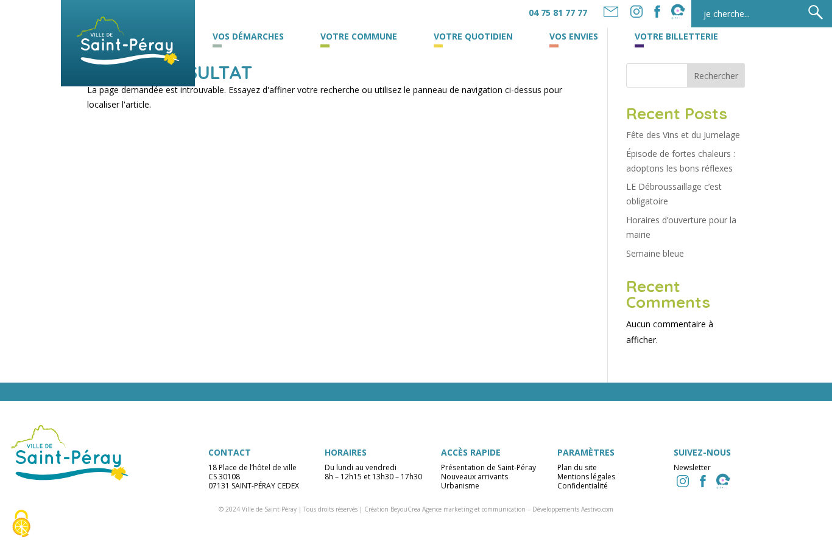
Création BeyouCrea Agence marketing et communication (445, 509)
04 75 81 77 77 (558, 12)
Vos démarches (248, 37)
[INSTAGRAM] (683, 481)
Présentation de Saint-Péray (488, 467)
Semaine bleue (655, 253)
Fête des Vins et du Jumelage (683, 135)
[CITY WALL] (723, 481)
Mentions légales (586, 476)
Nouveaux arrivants (474, 476)
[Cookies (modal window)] (21, 524)
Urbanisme (460, 486)
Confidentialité (582, 486)
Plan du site (577, 467)
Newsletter (692, 467)
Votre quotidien (473, 37)
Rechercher (716, 76)
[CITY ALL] (678, 11)
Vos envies (573, 37)
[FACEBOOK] (657, 11)
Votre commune (358, 37)
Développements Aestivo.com (572, 509)
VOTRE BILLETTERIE (676, 37)
